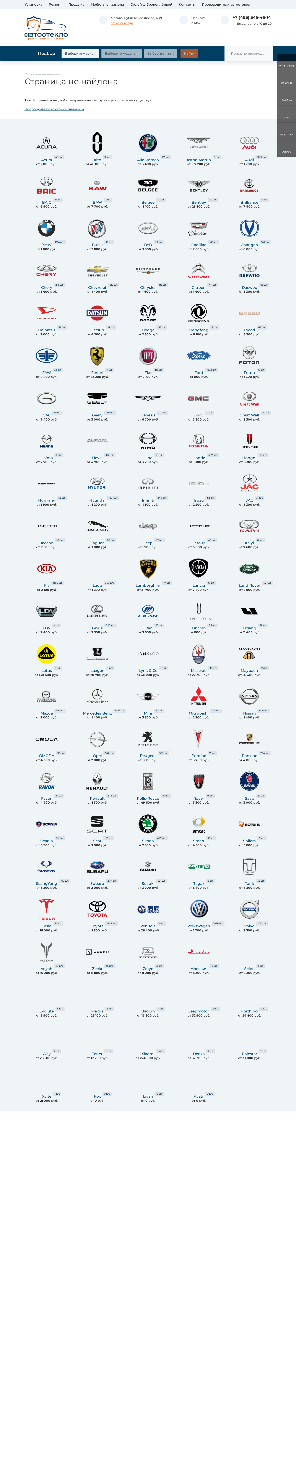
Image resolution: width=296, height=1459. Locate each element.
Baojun (148, 1011)
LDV (46, 628)
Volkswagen (198, 926)
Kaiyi (249, 543)
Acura (46, 160)
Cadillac (198, 245)
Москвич (198, 969)
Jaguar (97, 543)
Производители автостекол (226, 4)
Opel (97, 756)
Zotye (148, 969)
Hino (148, 458)
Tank (249, 883)
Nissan (249, 713)
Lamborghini (148, 585)
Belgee (148, 202)
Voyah (46, 969)
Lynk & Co (148, 670)
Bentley (199, 202)
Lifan (148, 628)
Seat (97, 841)
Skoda (148, 841)
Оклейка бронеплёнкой (151, 4)
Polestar (249, 1054)
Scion (249, 969)
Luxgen (97, 670)
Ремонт (55, 4)
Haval (97, 458)
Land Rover (249, 585)
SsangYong (46, 883)
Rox (97, 1096)
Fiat (148, 372)
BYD (148, 245)
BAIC (46, 202)
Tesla (46, 926)
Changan (249, 245)
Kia (47, 585)
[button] (192, 21)
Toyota (97, 926)
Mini (148, 713)
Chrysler (148, 287)
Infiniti (148, 500)
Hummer (46, 500)
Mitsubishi (199, 713)
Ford (198, 372)
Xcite (46, 1096)
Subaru (97, 883)
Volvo (249, 926)
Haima (47, 458)
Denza (199, 1054)
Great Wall (249, 415)
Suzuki (148, 883)
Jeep (148, 543)
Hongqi (249, 458)
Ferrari (97, 372)
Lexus (97, 628)
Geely (97, 415)
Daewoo (249, 287)
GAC (47, 415)
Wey (46, 1054)
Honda (198, 458)
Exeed (249, 330)
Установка (33, 4)
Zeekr (97, 969)
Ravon (47, 798)
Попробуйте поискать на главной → (54, 109)
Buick (97, 245)
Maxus (97, 1011)
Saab (249, 798)
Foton (249, 372)
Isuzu (199, 500)
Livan (148, 1096)
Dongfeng (198, 330)
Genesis (148, 415)
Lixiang (249, 628)
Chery (46, 287)
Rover (198, 798)
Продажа (76, 4)
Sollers (249, 841)
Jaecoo (46, 543)
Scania (46, 841)
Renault (97, 798)
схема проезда (122, 23)
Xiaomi (148, 1054)
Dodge (148, 330)
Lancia (199, 585)
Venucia (148, 926)
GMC (198, 415)
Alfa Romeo (148, 160)
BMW (46, 245)
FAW (46, 372)
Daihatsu (46, 330)
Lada (97, 585)
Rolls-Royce (148, 798)
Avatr (199, 1096)
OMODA (46, 756)
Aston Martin (199, 160)
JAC (249, 500)
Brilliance (249, 202)
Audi (249, 160)
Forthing (249, 1011)
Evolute (46, 1011)
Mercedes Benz (97, 713)
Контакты (187, 4)
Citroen (199, 287)
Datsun (97, 330)
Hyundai (97, 500)
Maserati (199, 670)
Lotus (46, 670)
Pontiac (199, 756)
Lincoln (199, 628)
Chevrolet (97, 287)
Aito (97, 160)
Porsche (249, 756)
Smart (199, 841)
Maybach (249, 670)
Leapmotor (198, 1011)
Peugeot (148, 756)
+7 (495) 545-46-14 (252, 17)
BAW (97, 202)
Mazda (47, 713)
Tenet (97, 1054)
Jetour (199, 543)
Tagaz (198, 883)
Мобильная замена (107, 4)
